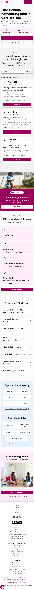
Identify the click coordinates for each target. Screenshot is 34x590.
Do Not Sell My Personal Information (16, 582)
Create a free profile (17, 492)
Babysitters (17, 545)
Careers (17, 507)
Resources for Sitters (17, 538)
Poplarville (9, 403)
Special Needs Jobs (24, 425)
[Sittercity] (6, 2)
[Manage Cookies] (2, 587)
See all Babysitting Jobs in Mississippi (17, 409)
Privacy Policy (13, 580)
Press (17, 512)
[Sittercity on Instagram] (20, 517)
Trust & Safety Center (17, 532)
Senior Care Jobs (24, 432)
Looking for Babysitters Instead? (17, 443)
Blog (17, 510)
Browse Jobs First (17, 42)
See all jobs (16, 167)
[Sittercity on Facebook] (14, 517)
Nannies (17, 547)
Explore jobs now (17, 289)
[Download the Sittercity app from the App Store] (17, 522)
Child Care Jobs (17, 567)
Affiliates (17, 530)
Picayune (9, 391)
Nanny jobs (9, 425)
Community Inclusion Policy (17, 534)
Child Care (17, 549)
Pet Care (17, 556)
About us (17, 505)
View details (17, 104)
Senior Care (17, 553)
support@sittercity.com (16, 586)
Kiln (9, 397)
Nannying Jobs (17, 565)
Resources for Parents (17, 536)
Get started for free (17, 38)
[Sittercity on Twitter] (17, 517)
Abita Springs (24, 403)
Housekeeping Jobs (17, 438)
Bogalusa (24, 397)
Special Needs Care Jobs (17, 569)
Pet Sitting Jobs (10, 432)
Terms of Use (23, 579)
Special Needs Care (17, 551)
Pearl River (24, 391)
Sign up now (17, 206)
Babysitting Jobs (17, 562)
